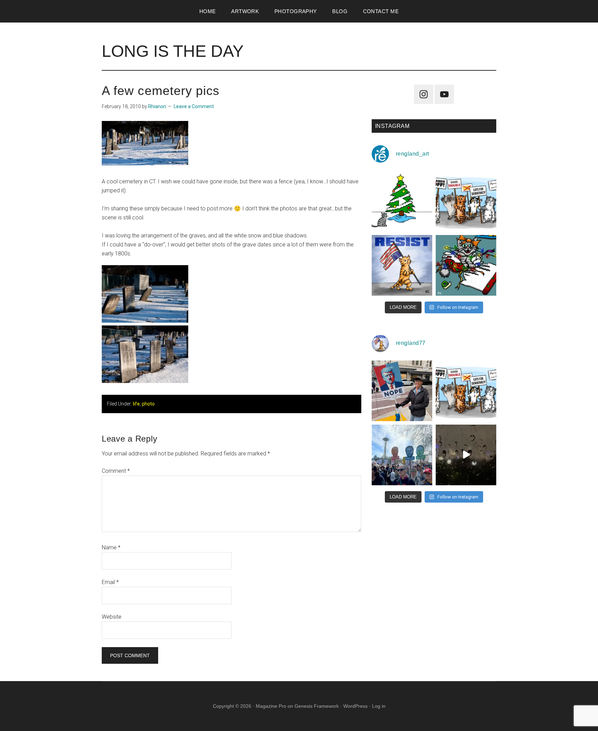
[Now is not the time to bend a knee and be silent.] (402, 265)
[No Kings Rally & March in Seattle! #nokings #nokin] (402, 390)
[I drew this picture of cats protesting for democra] (466, 201)
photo (148, 404)
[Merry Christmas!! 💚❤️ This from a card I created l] (466, 265)
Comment (116, 471)
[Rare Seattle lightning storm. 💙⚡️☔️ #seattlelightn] (466, 455)
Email (110, 582)
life (136, 404)
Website (111, 616)
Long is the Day (173, 51)
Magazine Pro (271, 706)
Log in (379, 706)
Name (111, 547)
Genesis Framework (317, 706)
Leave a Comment (194, 106)
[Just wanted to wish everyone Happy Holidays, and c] (402, 201)
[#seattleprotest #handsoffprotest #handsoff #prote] (402, 455)
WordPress (355, 706)
